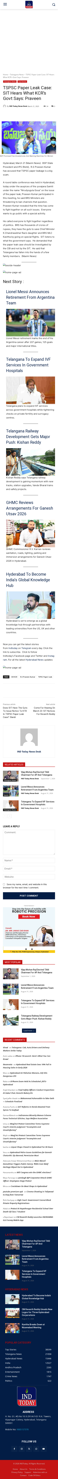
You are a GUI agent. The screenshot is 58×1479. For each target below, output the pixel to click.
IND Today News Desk (18, 106)
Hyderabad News (35, 659)
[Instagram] (22, 1449)
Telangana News (17, 74)
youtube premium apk (13, 1191)
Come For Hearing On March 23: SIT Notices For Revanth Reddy (44, 710)
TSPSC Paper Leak (45, 677)
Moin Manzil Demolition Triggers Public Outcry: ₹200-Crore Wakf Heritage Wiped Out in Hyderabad (25, 1163)
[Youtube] (44, 1449)
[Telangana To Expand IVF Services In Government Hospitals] (11, 805)
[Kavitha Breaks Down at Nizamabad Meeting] (12, 1328)
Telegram (26, 648)
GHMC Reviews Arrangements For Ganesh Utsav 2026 (29, 508)
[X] (29, 1449)
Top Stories (22, 81)
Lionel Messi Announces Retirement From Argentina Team (30, 297)
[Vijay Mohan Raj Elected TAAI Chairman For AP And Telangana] (11, 776)
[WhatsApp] (36, 1449)
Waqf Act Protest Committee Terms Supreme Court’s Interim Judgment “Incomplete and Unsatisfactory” (26, 1126)
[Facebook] (14, 1449)
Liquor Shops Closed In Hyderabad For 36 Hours (32, 1147)
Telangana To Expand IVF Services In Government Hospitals (28, 365)
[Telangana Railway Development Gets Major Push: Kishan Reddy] (11, 1019)
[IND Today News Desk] (5, 106)
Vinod (5, 1047)
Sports (6, 795)
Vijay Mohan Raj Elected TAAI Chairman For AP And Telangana (36, 1244)
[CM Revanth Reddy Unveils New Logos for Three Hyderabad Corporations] (12, 1313)
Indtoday (13, 648)
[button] (26, 949)
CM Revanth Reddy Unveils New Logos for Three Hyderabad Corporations (37, 1312)
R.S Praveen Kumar (27, 677)
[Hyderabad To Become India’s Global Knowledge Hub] (12, 1299)
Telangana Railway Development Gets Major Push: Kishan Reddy (28, 437)
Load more (27, 1030)
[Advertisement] (29, 40)
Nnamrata (7, 1064)
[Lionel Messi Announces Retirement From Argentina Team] (11, 790)
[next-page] (9, 816)
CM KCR (14, 677)
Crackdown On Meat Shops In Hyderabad (29, 1186)
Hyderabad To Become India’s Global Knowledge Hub (28, 580)
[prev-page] (5, 816)
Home (5, 74)
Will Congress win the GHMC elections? (34, 1172)
